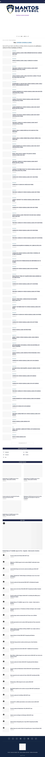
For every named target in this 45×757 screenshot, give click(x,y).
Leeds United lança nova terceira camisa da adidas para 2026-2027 (24, 568)
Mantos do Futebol (5, 40)
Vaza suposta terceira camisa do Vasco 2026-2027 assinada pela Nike (25, 675)
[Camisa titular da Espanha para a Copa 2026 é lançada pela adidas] (6, 723)
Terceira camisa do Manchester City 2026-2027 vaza (21, 708)
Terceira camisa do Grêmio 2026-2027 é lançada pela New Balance (24, 661)
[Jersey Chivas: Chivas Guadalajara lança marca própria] (7, 338)
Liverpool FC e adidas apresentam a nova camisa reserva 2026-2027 (24, 701)
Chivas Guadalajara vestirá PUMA (21, 329)
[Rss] (26, 36)
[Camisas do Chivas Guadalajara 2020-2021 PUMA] (7, 208)
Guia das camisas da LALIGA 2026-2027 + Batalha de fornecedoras (24, 648)
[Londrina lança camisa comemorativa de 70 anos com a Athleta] (6, 617)
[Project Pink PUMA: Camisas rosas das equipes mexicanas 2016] (7, 300)
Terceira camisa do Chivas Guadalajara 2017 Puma (26, 291)
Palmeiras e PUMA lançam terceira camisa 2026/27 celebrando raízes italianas (25, 563)
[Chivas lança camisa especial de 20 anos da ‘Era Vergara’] (7, 131)
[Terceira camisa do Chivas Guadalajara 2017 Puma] (7, 292)
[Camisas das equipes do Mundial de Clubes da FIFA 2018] (7, 246)
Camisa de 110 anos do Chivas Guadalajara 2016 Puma (26, 314)
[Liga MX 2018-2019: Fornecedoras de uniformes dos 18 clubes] (7, 261)
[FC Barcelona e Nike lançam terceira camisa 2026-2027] (6, 683)
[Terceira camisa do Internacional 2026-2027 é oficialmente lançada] (6, 584)
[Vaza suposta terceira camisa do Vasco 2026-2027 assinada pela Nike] (6, 677)
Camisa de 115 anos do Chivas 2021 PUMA (22, 184)
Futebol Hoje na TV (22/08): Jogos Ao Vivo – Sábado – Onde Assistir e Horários (11, 515)
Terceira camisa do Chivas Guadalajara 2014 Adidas (26, 391)
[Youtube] (21, 36)
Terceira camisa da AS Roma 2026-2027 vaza (19, 555)
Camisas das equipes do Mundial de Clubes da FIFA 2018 (26, 245)
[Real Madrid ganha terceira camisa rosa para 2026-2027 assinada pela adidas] (6, 690)
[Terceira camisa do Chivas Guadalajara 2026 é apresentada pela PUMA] (7, 69)
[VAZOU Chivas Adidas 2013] (7, 437)
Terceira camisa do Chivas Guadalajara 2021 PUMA (26, 192)
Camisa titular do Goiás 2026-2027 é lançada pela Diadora (22, 635)
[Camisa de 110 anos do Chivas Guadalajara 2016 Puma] (7, 315)
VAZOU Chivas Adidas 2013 (19, 436)
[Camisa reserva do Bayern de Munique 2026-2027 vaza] (6, 717)
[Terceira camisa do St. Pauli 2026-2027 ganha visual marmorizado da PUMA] (12, 489)
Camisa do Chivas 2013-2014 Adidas (21, 406)
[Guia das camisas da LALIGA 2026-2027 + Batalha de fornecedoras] (6, 650)
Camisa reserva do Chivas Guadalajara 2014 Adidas (26, 398)
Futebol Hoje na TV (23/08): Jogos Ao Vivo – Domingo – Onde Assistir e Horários (32, 479)
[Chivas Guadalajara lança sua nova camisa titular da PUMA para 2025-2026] (7, 77)
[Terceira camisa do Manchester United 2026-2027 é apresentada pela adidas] (6, 670)
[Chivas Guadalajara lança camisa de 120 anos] (7, 61)
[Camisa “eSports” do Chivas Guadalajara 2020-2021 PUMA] (7, 200)
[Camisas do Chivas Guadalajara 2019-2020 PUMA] (7, 231)
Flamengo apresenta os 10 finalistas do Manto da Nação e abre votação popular (25, 609)
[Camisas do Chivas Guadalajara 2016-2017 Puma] (7, 323)
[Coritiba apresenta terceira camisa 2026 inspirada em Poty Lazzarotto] (6, 623)
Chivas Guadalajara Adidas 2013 (21, 421)
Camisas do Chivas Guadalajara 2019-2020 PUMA (25, 230)
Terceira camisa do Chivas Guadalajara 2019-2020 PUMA (27, 222)
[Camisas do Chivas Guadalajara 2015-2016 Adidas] (7, 361)
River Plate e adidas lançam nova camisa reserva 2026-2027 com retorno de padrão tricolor (26, 656)
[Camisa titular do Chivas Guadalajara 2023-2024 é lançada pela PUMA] (7, 115)
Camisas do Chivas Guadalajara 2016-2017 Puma (25, 322)
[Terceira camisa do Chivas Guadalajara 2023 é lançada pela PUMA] (7, 123)
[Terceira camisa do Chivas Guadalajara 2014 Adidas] (7, 392)
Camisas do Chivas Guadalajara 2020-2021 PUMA (25, 207)
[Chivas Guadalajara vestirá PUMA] (7, 330)
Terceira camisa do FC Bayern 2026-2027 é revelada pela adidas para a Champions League (25, 596)
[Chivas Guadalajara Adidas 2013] (7, 422)
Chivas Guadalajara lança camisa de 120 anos (25, 60)
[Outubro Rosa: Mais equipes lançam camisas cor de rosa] (7, 369)
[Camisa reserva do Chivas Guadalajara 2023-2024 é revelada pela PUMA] (7, 108)
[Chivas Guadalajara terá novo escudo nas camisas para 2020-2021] (7, 216)
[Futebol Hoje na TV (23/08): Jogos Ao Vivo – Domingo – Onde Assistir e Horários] (33, 471)
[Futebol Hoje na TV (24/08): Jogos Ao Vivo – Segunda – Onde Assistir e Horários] (12, 471)
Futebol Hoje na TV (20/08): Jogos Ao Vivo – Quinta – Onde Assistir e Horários (25, 603)
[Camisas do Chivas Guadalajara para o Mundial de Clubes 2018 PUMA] (7, 254)
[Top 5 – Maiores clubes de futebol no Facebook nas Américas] (7, 430)
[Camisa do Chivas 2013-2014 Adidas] (7, 407)
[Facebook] (9, 739)
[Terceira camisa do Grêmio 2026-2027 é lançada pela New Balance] (6, 663)
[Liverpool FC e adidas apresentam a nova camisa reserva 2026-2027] (6, 703)
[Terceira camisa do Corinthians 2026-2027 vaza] (6, 697)
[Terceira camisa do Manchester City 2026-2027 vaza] (6, 710)
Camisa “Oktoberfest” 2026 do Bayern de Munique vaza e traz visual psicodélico (24, 576)
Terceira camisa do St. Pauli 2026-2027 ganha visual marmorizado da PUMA (11, 497)
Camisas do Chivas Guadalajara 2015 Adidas (24, 375)
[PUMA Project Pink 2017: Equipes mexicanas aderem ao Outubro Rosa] (7, 277)
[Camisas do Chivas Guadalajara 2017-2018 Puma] (7, 284)
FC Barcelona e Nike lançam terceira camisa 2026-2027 (21, 681)
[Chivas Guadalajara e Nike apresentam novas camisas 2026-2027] (7, 53)
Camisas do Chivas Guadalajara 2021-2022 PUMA (25, 177)
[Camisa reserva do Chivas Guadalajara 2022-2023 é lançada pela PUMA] (7, 147)
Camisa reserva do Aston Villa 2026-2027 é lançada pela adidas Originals (25, 588)
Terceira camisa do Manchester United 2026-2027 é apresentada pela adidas (25, 669)
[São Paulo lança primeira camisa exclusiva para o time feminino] (6, 643)
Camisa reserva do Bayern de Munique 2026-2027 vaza (21, 715)
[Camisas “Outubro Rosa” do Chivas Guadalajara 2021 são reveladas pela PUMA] (7, 170)
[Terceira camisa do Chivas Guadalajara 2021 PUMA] (7, 193)
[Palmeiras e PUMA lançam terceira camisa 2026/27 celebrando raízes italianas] (6, 564)
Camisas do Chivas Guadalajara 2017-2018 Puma (25, 283)
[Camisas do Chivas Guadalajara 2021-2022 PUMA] (7, 178)
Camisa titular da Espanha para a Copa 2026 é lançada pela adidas (24, 721)
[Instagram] (17, 739)
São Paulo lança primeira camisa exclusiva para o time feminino (23, 642)
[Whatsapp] (23, 36)
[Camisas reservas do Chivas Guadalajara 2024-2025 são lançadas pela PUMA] (7, 92)
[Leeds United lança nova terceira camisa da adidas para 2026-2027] (6, 570)
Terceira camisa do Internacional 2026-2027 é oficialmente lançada (24, 582)
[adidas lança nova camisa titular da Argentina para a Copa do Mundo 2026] (6, 730)
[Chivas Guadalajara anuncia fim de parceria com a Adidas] (7, 353)
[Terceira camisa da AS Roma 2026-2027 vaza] (6, 557)
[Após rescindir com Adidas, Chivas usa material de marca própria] (7, 346)
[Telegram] (24, 36)
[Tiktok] (36, 739)
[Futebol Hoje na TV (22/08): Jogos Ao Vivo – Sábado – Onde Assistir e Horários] (12, 506)
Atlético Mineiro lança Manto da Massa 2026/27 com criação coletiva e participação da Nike (25, 629)
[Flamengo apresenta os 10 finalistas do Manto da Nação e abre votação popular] (6, 610)
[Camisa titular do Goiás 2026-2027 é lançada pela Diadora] (6, 637)
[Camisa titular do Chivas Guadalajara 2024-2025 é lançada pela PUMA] (7, 100)
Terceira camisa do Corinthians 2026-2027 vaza (20, 695)
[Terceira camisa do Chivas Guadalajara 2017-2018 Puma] (7, 238)
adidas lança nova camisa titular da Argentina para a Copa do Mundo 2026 (25, 728)
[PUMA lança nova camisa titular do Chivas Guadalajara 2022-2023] (7, 154)
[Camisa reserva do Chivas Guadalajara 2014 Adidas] (7, 399)
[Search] (44, 1)
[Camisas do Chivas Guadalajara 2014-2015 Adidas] (7, 384)
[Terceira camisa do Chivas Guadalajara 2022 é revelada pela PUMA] (7, 162)
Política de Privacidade (33, 752)
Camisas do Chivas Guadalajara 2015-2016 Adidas (25, 360)
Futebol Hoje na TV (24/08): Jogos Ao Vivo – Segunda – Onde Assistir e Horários (11, 479)
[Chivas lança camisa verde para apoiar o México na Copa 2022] (7, 139)
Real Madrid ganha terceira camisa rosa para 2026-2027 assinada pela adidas (25, 689)
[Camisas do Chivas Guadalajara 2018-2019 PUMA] (7, 269)
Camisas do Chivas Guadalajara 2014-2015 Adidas (25, 383)
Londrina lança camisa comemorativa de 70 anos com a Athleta (23, 615)
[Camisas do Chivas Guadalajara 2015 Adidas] (7, 376)
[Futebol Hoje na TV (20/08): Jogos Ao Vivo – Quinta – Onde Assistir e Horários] (6, 604)
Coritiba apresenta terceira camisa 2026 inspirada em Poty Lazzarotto (25, 622)
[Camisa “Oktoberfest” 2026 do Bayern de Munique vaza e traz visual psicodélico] (6, 577)
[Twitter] (18, 36)
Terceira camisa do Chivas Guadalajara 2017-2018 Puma (27, 237)
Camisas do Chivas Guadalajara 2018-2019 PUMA (25, 268)
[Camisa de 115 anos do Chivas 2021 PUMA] (7, 185)
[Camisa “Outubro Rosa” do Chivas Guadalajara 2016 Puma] (7, 307)
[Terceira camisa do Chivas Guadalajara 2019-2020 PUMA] (7, 223)
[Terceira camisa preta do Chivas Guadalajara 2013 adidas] (7, 414)
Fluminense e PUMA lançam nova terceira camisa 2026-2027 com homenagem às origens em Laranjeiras (33, 497)
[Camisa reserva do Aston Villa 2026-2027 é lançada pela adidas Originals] (6, 590)
